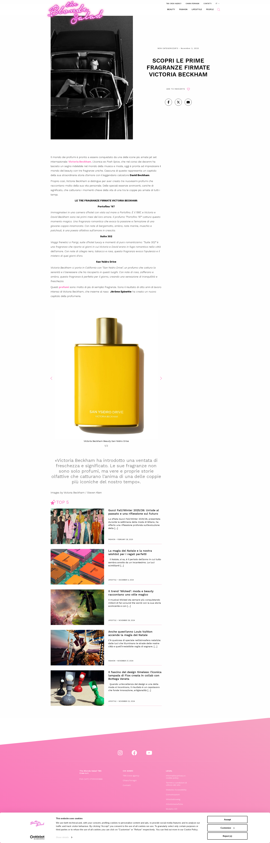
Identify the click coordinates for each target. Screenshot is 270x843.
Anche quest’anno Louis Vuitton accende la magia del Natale (130, 633)
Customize (225, 828)
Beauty (171, 9)
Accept (227, 819)
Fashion (183, 9)
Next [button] (161, 378)
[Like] (168, 102)
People (210, 9)
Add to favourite (175, 89)
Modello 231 (171, 809)
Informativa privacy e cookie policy (175, 777)
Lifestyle (197, 9)
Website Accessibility (176, 790)
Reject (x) (227, 836)
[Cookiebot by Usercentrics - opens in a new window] (37, 837)
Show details (62, 837)
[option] (106, 376)
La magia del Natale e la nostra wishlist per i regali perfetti (130, 552)
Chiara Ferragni (192, 3)
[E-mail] (188, 102)
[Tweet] (178, 102)
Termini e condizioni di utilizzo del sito (176, 784)
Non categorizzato (168, 48)
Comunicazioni (173, 794)
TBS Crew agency (173, 3)
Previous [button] (51, 378)
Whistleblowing (173, 799)
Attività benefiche (174, 804)
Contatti (207, 3)
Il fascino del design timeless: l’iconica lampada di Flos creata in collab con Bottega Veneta (134, 675)
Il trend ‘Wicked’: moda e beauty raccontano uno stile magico (131, 592)
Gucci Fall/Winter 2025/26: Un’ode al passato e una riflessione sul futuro (133, 512)
